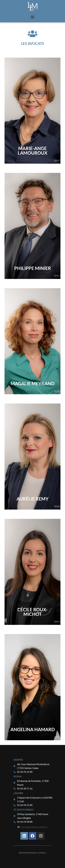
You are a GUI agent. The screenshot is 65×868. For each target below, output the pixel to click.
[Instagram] (41, 836)
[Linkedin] (24, 836)
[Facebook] (32, 836)
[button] (32, 16)
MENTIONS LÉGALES (27, 853)
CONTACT (41, 853)
